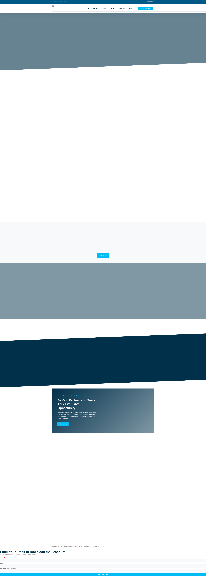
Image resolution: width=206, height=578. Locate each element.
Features (112, 8)
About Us (96, 8)
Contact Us (121, 8)
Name (2, 558)
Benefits (104, 8)
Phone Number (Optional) (8, 568)
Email (2, 563)
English (130, 8)
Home (89, 8)
